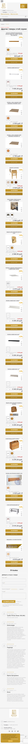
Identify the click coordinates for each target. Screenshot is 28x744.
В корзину (14, 59)
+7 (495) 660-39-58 (9, 12)
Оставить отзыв (8, 601)
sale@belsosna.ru (8, 10)
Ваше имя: (4, 577)
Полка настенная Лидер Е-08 (14, 473)
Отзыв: (4, 591)
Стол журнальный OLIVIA (14, 505)
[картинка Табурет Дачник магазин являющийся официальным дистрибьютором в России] (14, 174)
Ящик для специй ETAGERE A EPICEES (14, 403)
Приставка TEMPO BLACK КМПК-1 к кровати (14, 200)
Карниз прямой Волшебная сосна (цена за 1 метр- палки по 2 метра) (14, 34)
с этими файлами (14, 738)
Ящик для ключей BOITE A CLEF (14, 232)
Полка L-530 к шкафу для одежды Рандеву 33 (14, 135)
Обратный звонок (5, 14)
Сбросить (19, 601)
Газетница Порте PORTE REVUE (14, 438)
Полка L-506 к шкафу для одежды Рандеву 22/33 (14, 103)
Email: (3, 582)
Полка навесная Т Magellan (14, 300)
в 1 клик (14, 62)
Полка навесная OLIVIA (14, 67)
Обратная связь (14, 14)
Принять (10, 741)
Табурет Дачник (14, 167)
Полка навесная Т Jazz (14, 369)
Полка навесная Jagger (14, 334)
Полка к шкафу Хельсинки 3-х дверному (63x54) (14, 268)
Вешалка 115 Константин (14, 539)
